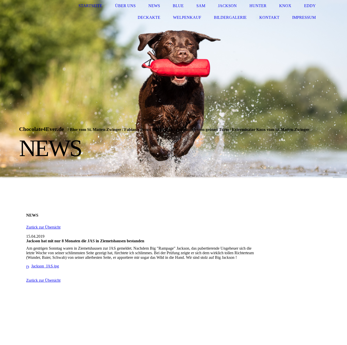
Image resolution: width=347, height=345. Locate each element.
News (154, 6)
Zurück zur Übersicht (43, 227)
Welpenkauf (187, 17)
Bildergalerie (230, 17)
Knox (285, 6)
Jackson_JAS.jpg (45, 266)
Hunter (257, 6)
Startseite (90, 6)
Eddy (310, 6)
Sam (200, 6)
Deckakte (149, 17)
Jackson (227, 6)
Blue (178, 6)
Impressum (304, 17)
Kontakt (269, 17)
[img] (173, 89)
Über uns (125, 6)
